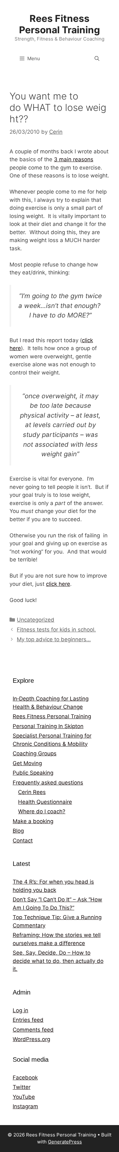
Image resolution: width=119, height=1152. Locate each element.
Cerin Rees (32, 792)
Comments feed (33, 1030)
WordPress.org (31, 1039)
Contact (23, 840)
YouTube (24, 1097)
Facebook (25, 1077)
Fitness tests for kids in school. (56, 629)
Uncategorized (35, 620)
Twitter (21, 1087)
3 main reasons (73, 159)
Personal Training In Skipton (48, 726)
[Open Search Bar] (97, 58)
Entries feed (28, 1020)
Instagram (25, 1106)
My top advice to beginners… (54, 639)
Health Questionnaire (45, 802)
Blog (18, 831)
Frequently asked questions (48, 782)
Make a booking (33, 821)
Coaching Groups (34, 753)
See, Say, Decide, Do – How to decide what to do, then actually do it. (58, 961)
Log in (20, 1010)
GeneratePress (65, 1142)
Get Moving (27, 763)
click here (58, 584)
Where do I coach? (41, 811)
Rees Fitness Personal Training (59, 24)
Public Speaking (33, 773)
